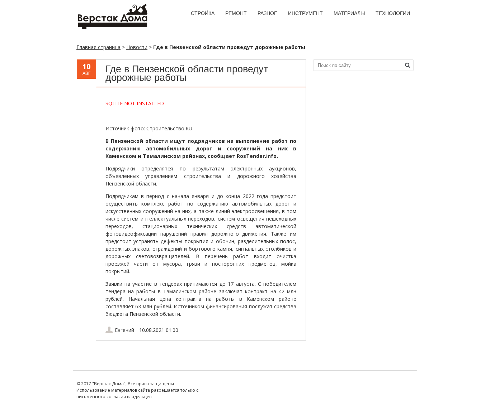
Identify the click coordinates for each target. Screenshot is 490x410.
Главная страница (98, 47)
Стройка (203, 13)
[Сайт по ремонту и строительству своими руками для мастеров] (112, 27)
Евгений (124, 330)
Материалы (349, 13)
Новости (136, 47)
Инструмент (305, 13)
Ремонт (236, 13)
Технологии (393, 13)
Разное (267, 13)
